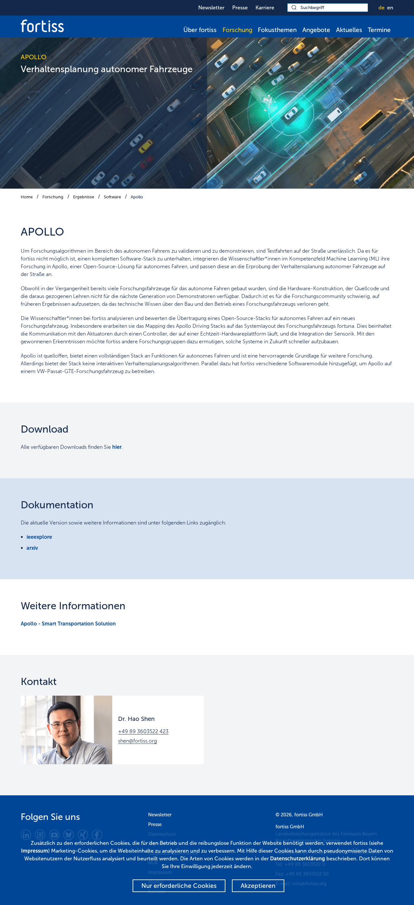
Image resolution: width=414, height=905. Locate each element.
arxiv (32, 548)
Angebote (316, 30)
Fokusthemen (277, 30)
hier (117, 447)
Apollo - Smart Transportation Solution (68, 624)
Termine (379, 30)
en (390, 8)
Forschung (237, 30)
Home (27, 196)
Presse (240, 8)
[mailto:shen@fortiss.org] (66, 730)
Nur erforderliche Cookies (179, 885)
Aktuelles (349, 30)
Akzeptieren (258, 885)
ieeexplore (39, 537)
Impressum (34, 851)
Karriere (265, 8)
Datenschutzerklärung (297, 858)
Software (112, 196)
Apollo (137, 196)
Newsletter (211, 8)
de (381, 8)
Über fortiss (200, 30)
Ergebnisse (83, 196)
